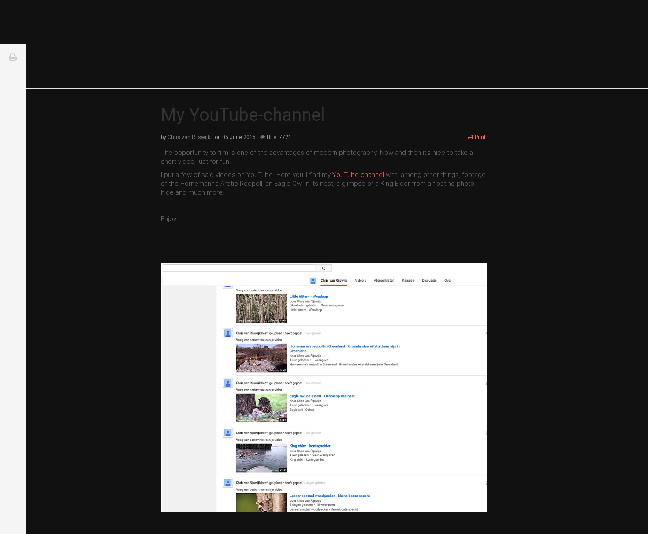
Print (480, 137)
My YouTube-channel (243, 115)
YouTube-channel (359, 175)
